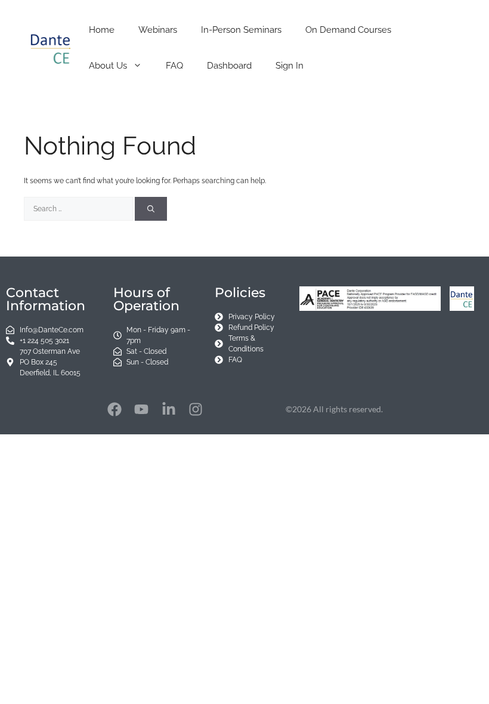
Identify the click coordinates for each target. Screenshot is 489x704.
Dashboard (229, 65)
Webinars (157, 29)
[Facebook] (114, 409)
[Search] (151, 209)
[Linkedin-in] (169, 409)
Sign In (290, 65)
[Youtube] (141, 409)
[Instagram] (196, 409)
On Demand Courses (348, 29)
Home (101, 29)
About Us (108, 65)
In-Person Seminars (241, 29)
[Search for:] (79, 209)
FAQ (174, 65)
